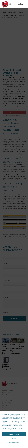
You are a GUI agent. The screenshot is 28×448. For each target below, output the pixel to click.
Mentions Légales (19, 446)
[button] (25, 4)
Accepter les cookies (14, 434)
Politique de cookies (10, 446)
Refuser (14, 438)
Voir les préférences (14, 442)
